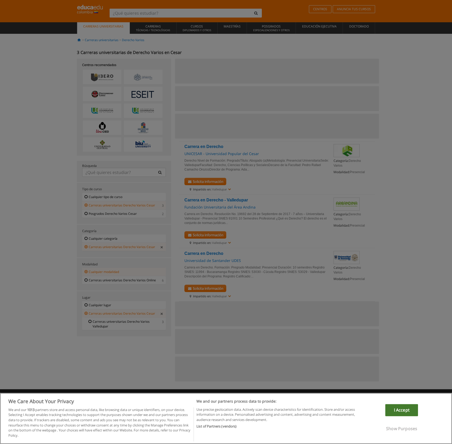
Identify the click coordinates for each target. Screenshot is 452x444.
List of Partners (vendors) (216, 426)
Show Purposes (401, 428)
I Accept (402, 410)
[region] (226, 418)
